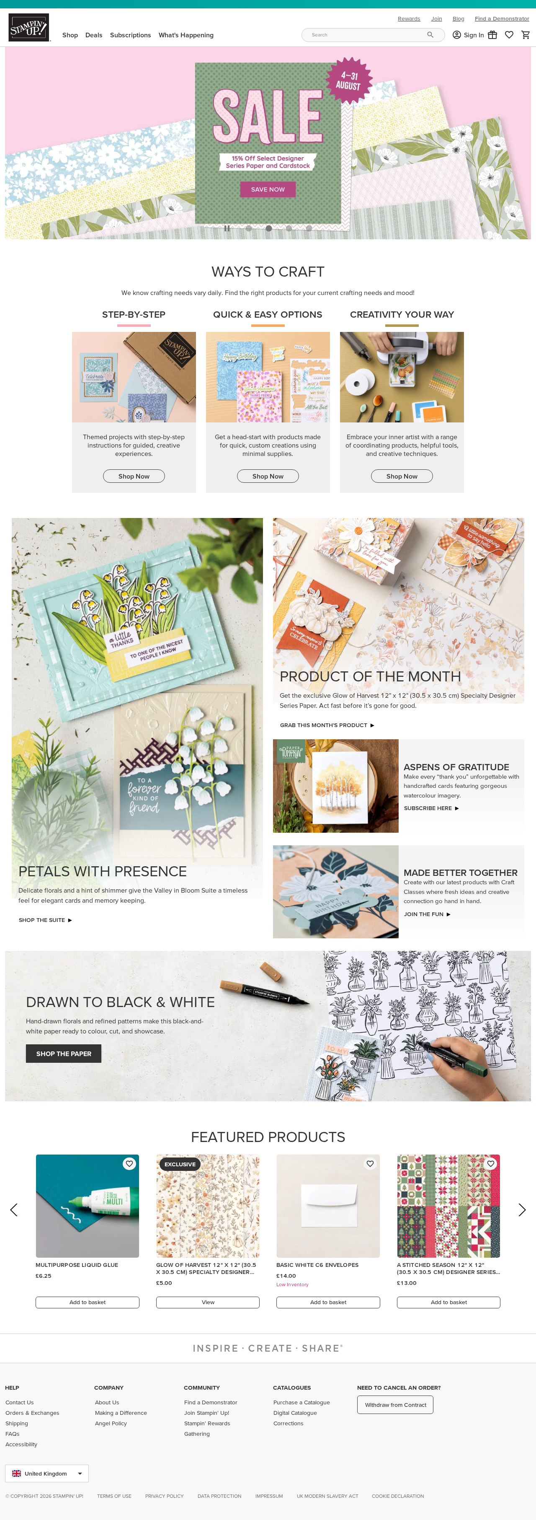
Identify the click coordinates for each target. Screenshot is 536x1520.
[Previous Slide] (14, 1219)
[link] (509, 35)
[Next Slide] (521, 1219)
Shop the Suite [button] (42, 917)
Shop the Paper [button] (63, 1051)
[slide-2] (289, 226)
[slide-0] (249, 226)
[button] (492, 35)
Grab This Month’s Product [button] (323, 723)
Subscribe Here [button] (428, 806)
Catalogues (292, 1387)
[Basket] (526, 35)
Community (202, 1387)
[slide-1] (269, 226)
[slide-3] (309, 226)
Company (109, 1387)
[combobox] (373, 35)
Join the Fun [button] (423, 912)
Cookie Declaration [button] (398, 1496)
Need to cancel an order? (399, 1387)
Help (12, 1387)
